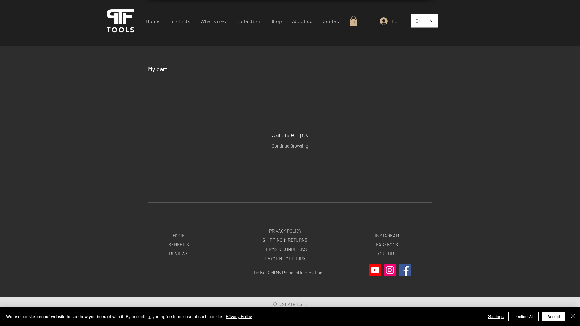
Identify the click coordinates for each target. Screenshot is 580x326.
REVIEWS (178, 253)
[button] (180, 21)
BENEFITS (178, 244)
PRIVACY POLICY (285, 231)
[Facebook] (405, 270)
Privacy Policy (239, 316)
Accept (553, 316)
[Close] (572, 316)
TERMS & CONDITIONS (285, 249)
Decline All (523, 316)
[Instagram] (390, 270)
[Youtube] (375, 270)
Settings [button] (496, 316)
